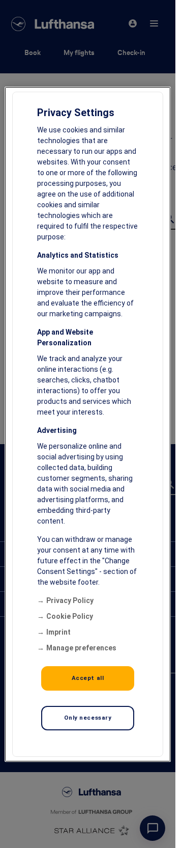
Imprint (58, 632)
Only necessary (88, 717)
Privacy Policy (70, 600)
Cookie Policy (69, 616)
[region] (88, 424)
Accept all (88, 677)
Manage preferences (81, 648)
